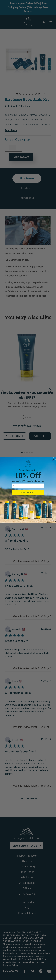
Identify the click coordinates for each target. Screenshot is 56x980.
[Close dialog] (53, 459)
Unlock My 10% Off (27, 492)
